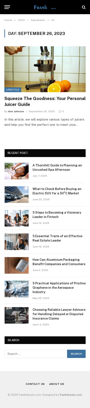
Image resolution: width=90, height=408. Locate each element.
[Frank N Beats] (44, 7)
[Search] (83, 7)
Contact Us (35, 384)
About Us (56, 384)
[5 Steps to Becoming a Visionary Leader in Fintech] (17, 218)
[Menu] (7, 7)
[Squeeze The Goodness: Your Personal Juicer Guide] (45, 69)
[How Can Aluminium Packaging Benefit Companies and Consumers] (17, 265)
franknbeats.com (71, 394)
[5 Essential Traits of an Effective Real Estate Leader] (17, 241)
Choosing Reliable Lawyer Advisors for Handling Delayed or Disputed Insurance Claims (59, 314)
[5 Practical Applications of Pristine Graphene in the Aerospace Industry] (17, 289)
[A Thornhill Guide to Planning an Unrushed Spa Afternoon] (17, 171)
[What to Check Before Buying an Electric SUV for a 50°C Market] (17, 194)
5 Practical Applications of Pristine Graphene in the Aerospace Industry (59, 288)
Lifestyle (12, 89)
